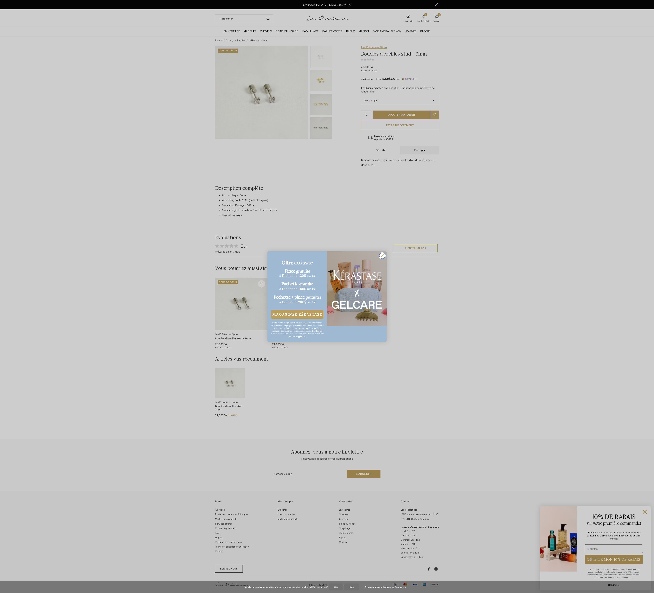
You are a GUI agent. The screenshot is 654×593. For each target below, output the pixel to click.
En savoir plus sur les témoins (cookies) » (385, 587)
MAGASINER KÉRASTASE (297, 314)
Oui (336, 587)
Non (351, 587)
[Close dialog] (382, 256)
